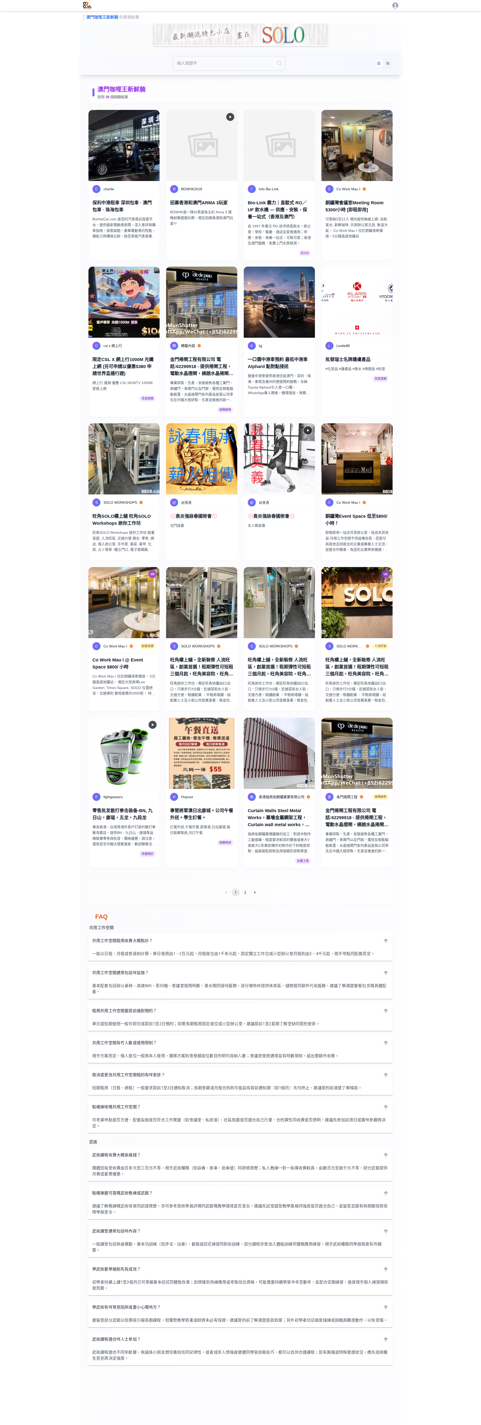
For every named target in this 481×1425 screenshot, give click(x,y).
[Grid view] (379, 63)
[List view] (388, 63)
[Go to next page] (255, 892)
